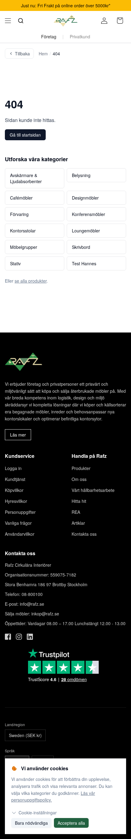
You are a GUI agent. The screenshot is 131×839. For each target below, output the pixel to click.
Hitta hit (79, 501)
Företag (48, 36)
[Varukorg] (120, 21)
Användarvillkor (19, 534)
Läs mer (18, 435)
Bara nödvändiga (31, 823)
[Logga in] (104, 21)
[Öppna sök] (21, 21)
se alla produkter (31, 281)
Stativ (15, 263)
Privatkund (80, 36)
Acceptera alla (71, 823)
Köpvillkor (14, 490)
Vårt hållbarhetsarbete (93, 490)
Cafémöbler (21, 198)
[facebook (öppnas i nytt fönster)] (8, 637)
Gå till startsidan (25, 135)
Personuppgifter (20, 512)
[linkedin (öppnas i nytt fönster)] (30, 637)
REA (76, 512)
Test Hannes (84, 263)
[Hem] (65, 21)
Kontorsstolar (23, 231)
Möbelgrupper (23, 247)
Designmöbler (85, 198)
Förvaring (19, 214)
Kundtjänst (15, 479)
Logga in (13, 468)
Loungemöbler (86, 231)
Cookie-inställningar (38, 812)
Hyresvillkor (16, 501)
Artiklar (78, 523)
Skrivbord (81, 247)
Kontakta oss (84, 534)
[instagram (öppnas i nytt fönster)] (19, 637)
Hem (43, 53)
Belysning (81, 175)
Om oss (79, 479)
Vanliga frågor (18, 523)
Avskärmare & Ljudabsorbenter (26, 178)
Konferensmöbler (88, 214)
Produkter (81, 468)
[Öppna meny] (8, 20)
